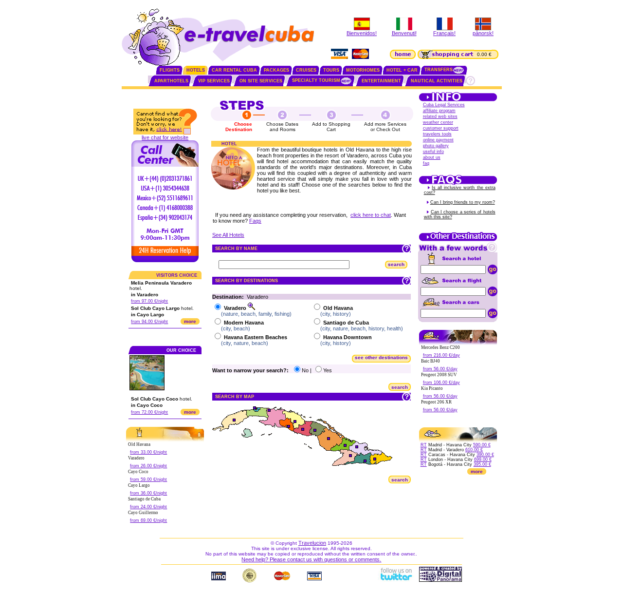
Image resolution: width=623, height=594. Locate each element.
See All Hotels (228, 235)
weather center (438, 122)
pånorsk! (483, 33)
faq (426, 163)
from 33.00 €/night (148, 452)
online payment (438, 139)
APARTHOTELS (171, 80)
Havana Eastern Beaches (255, 337)
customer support (440, 128)
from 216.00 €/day (441, 355)
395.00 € (482, 464)
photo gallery (436, 145)
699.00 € (483, 459)
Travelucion (312, 543)
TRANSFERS (438, 69)
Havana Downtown (347, 337)
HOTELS (195, 70)
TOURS (331, 70)
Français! (444, 33)
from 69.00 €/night (148, 520)
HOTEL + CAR (402, 70)
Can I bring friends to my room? (462, 202)
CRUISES (306, 70)
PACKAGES (276, 70)
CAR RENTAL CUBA (234, 70)
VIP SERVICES (214, 80)
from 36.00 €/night (148, 493)
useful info (433, 151)
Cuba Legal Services (444, 104)
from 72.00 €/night (149, 412)
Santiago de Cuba (346, 323)
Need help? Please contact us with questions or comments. (311, 559)
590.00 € (482, 444)
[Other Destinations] (458, 240)
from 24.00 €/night (148, 506)
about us (431, 157)
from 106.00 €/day (441, 382)
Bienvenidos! (362, 33)
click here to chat (370, 215)
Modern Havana (244, 323)
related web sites (440, 116)
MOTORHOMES (363, 70)
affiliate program (439, 110)
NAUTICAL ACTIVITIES (436, 80)
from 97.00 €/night (149, 301)
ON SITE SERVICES (260, 80)
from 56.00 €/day (440, 368)
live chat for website (165, 137)
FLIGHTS (170, 70)
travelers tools (437, 134)
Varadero (235, 308)
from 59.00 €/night (148, 479)
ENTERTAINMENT (381, 80)
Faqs (255, 221)
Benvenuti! (404, 33)
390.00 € (485, 454)
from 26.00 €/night (148, 465)
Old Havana (338, 308)
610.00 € (474, 449)
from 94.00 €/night (149, 321)
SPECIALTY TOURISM (316, 80)
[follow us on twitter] (395, 580)
